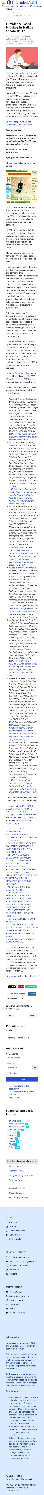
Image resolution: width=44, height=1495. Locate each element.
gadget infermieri (16, 1123)
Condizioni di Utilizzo (15, 1476)
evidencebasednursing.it (17, 124)
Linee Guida (12, 999)
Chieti (11, 1138)
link (34, 382)
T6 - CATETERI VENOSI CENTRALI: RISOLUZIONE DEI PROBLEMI (20, 913)
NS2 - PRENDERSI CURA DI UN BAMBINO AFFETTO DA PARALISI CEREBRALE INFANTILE (22, 928)
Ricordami (13, 1073)
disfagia (12, 1132)
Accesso (22, 1079)
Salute (12, 1147)
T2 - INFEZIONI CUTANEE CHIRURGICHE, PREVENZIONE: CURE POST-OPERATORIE (20, 904)
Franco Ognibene (22, 36)
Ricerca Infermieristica (16, 994)
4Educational (15, 1129)
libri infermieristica (17, 1126)
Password (10, 1063)
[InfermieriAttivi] (22, 2)
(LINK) (34, 800)
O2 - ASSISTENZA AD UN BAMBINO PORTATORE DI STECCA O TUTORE (18, 863)
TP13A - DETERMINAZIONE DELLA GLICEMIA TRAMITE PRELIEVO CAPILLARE (19, 809)
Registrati (13, 1097)
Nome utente (12, 1054)
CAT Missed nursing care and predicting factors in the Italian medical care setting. (23, 437)
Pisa (11, 1144)
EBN (22, 999)
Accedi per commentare (18, 1038)
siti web (32, 994)
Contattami (26, 1479)
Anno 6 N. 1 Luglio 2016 (17, 379)
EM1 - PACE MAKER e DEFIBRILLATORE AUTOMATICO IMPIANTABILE (21, 837)
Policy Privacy (12, 1479)
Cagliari (12, 1141)
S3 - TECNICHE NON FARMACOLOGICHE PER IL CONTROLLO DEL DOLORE (18, 895)
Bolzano (12, 1135)
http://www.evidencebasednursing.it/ (22, 976)
